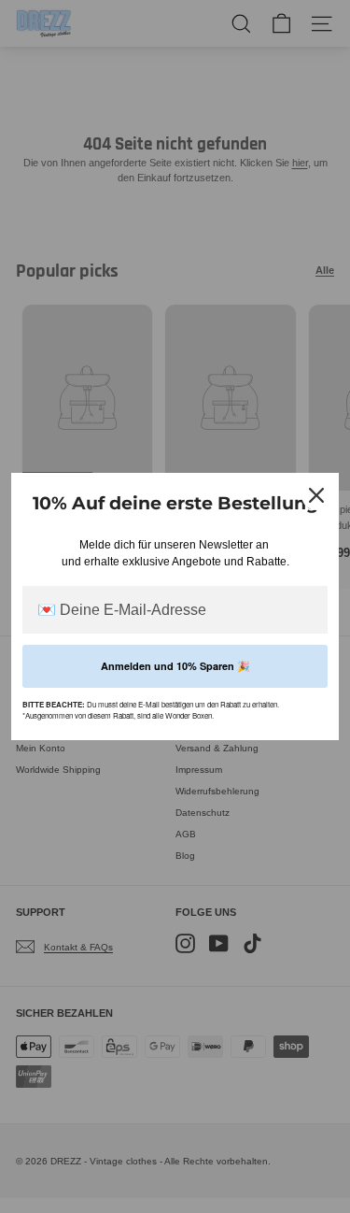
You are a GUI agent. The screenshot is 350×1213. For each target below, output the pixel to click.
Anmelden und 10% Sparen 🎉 (175, 666)
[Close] (316, 495)
